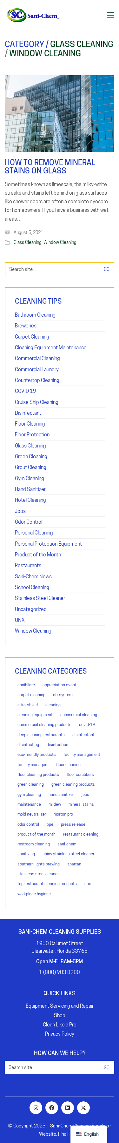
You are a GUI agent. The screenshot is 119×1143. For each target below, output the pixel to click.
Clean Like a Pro (59, 1025)
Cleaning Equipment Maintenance (51, 348)
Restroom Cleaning (33, 843)
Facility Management (81, 754)
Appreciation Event (59, 684)
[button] (110, 15)
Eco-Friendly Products (36, 754)
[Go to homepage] (32, 15)
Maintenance (29, 804)
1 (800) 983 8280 (59, 972)
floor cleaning (68, 764)
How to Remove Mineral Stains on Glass (50, 166)
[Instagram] (36, 1107)
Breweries (25, 326)
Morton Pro (63, 814)
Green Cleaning (31, 457)
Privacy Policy (59, 1034)
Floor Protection (32, 435)
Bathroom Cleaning (35, 315)
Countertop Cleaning (37, 380)
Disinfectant (28, 413)
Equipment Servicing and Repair (60, 1006)
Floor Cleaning (30, 424)
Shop (59, 1015)
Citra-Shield (27, 704)
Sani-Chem (66, 843)
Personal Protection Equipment (48, 544)
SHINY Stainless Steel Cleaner (68, 853)
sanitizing (26, 853)
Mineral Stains (81, 804)
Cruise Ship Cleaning (36, 402)
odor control (28, 824)
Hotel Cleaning (30, 500)
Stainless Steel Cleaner (40, 598)
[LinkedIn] (67, 1107)
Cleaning (53, 704)
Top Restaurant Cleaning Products (47, 883)
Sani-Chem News (33, 577)
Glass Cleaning (81, 44)
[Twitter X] (83, 1107)
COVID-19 (87, 724)
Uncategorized (31, 609)
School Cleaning (32, 587)
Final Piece (69, 1134)
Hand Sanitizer (30, 489)
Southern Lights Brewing (38, 863)
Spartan (74, 863)
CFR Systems (64, 694)
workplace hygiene (34, 893)
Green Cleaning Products (73, 784)
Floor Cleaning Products (38, 774)
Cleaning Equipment (35, 714)
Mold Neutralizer (31, 814)
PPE (50, 824)
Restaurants (28, 565)
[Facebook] (51, 1107)
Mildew (55, 804)
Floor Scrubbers (80, 774)
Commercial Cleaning (37, 358)
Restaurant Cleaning (80, 834)
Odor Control (28, 522)
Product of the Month (38, 555)
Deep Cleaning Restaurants (41, 734)
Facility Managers (33, 764)
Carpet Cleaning (32, 337)
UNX (20, 620)
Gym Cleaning (29, 478)
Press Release (73, 824)
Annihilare (26, 684)
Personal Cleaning (34, 533)
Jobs (20, 511)
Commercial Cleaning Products (44, 724)
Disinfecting (28, 744)
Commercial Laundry (37, 369)
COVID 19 (25, 391)
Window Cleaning (45, 53)
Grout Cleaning (30, 467)
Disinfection (57, 744)
